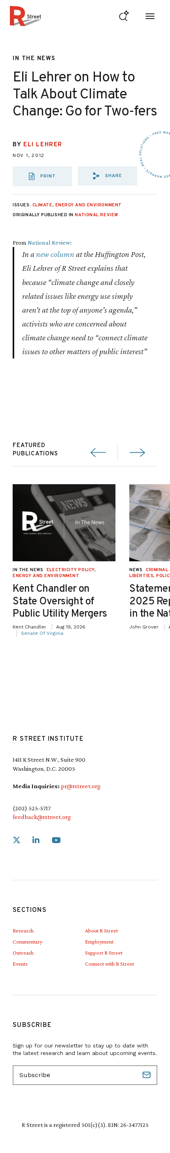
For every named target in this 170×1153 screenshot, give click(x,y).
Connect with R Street (109, 964)
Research (23, 930)
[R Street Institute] (25, 16)
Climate (42, 205)
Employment (99, 941)
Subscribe (147, 1075)
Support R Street (104, 952)
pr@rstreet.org (80, 786)
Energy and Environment (88, 205)
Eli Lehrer (42, 145)
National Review (96, 215)
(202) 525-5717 (32, 808)
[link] (17, 840)
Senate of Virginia (42, 633)
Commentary (27, 941)
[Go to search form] (124, 16)
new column (55, 254)
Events (20, 964)
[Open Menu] (150, 16)
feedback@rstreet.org (42, 816)
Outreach (23, 952)
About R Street (101, 930)
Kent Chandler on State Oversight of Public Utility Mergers (60, 601)
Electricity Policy (70, 570)
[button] (107, 175)
